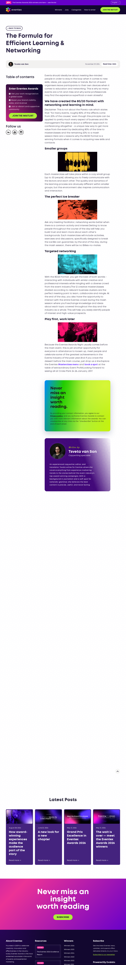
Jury (67, 10)
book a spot (91, 365)
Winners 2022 (69, 960)
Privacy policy (56, 416)
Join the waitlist (110, 10)
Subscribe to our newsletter (104, 954)
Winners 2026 (69, 945)
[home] (14, 9)
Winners (58, 10)
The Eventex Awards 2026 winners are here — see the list (34, 2)
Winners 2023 (69, 957)
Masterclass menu (68, 365)
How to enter (89, 10)
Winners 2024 (69, 953)
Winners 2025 (69, 949)
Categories (76, 10)
